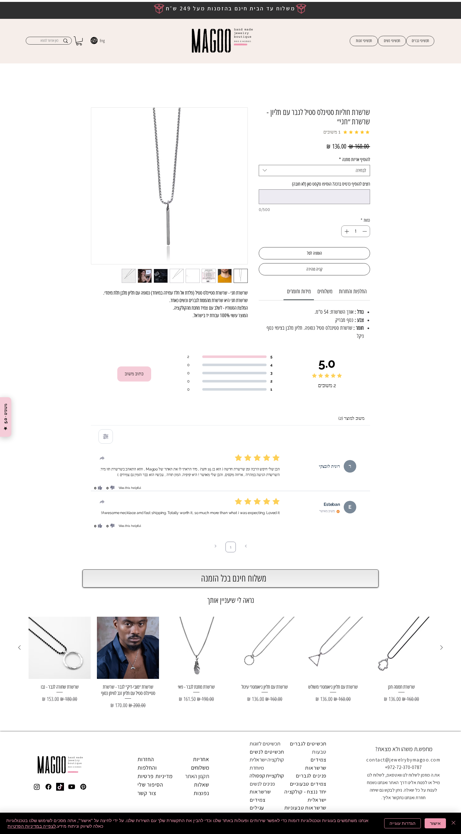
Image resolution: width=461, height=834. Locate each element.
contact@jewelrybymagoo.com (403, 543)
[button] (79, 41)
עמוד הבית (360, 85)
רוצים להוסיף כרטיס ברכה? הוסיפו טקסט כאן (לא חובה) (331, 178)
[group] (230, 454)
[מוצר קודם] (441, 430)
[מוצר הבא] (19, 430)
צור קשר (146, 576)
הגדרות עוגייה (402, 823)
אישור (435, 823)
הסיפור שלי (150, 567)
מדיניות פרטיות (155, 559)
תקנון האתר (197, 559)
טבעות (319, 534)
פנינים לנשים (262, 566)
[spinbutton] (355, 225)
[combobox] (314, 165)
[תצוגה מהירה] (401, 431)
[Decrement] (365, 225)
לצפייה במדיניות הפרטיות (32, 826)
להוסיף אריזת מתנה (354, 154)
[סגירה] (453, 823)
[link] (299, 285)
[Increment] (346, 225)
